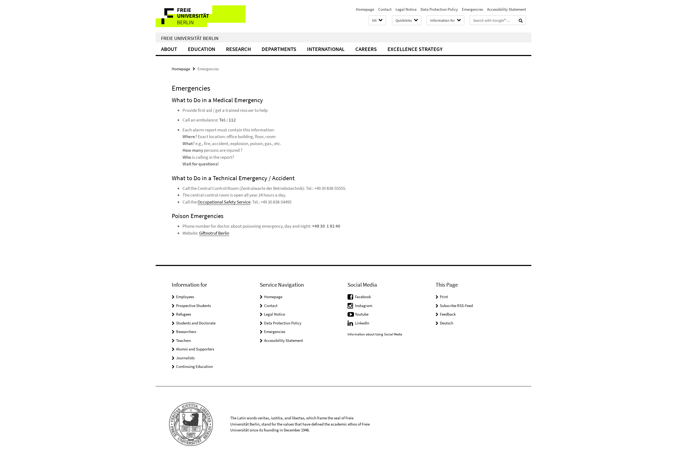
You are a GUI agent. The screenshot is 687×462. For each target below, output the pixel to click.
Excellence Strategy (415, 49)
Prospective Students (193, 305)
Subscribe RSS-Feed (456, 305)
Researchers (186, 331)
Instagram (363, 305)
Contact (385, 9)
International (326, 49)
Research (238, 49)
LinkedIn (362, 323)
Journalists (185, 357)
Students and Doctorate (195, 323)
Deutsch (446, 323)
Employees (185, 296)
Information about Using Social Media (375, 334)
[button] (377, 20)
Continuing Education (194, 366)
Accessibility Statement (506, 9)
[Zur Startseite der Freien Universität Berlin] (201, 16)
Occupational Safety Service (224, 202)
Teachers (183, 340)
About (169, 49)
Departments (279, 49)
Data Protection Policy (439, 9)
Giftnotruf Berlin (214, 233)
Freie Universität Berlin (189, 38)
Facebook (363, 296)
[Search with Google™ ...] (521, 20)
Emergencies (472, 9)
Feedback (448, 314)
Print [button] (444, 296)
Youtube (361, 314)
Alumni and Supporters (195, 349)
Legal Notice (406, 9)
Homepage (365, 9)
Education (201, 49)
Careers (366, 49)
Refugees (183, 314)
